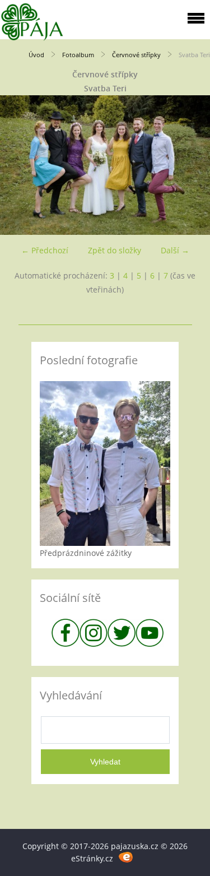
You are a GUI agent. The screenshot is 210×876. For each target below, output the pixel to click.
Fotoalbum (78, 54)
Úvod (36, 54)
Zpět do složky (114, 250)
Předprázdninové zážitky (86, 553)
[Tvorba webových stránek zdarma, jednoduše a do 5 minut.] (126, 857)
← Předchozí (44, 250)
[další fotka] (191, 165)
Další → (175, 250)
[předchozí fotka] (18, 165)
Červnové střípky (136, 54)
